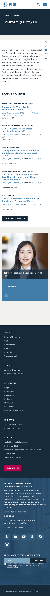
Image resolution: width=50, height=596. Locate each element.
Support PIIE (13, 468)
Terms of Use (23, 592)
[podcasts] (32, 537)
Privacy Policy (11, 592)
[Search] (38, 4)
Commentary (9, 395)
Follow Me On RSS (6, 295)
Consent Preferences (15, 528)
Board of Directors (12, 337)
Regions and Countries (14, 374)
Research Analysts (12, 428)
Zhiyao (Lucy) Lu (18, 115)
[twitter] (7, 537)
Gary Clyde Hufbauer (11, 113)
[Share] (46, 57)
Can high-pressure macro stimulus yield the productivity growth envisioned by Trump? (21, 152)
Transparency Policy (12, 356)
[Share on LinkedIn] (46, 46)
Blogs (6, 388)
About (8, 16)
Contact (7, 348)
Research (10, 383)
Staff (16, 16)
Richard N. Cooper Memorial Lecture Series (22, 450)
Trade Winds (9, 453)
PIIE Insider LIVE (11, 446)
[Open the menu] (45, 4)
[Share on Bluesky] (46, 50)
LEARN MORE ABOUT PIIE (15, 512)
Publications (9, 392)
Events (8, 438)
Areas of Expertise (12, 370)
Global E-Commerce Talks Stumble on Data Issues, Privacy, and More (21, 199)
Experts (9, 420)
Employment (9, 345)
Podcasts (8, 399)
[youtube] (24, 537)
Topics (8, 365)
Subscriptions (10, 352)
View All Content (13, 219)
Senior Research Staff (13, 424)
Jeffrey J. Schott (32, 113)
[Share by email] (46, 53)
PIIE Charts (9, 407)
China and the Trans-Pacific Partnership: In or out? (15, 108)
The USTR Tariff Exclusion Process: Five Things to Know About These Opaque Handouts (20, 177)
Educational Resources (14, 410)
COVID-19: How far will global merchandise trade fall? (17, 129)
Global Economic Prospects (16, 442)
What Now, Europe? (12, 457)
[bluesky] (7, 545)
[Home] (10, 5)
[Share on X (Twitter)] (46, 42)
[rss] (40, 537)
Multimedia (9, 403)
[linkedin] (15, 537)
